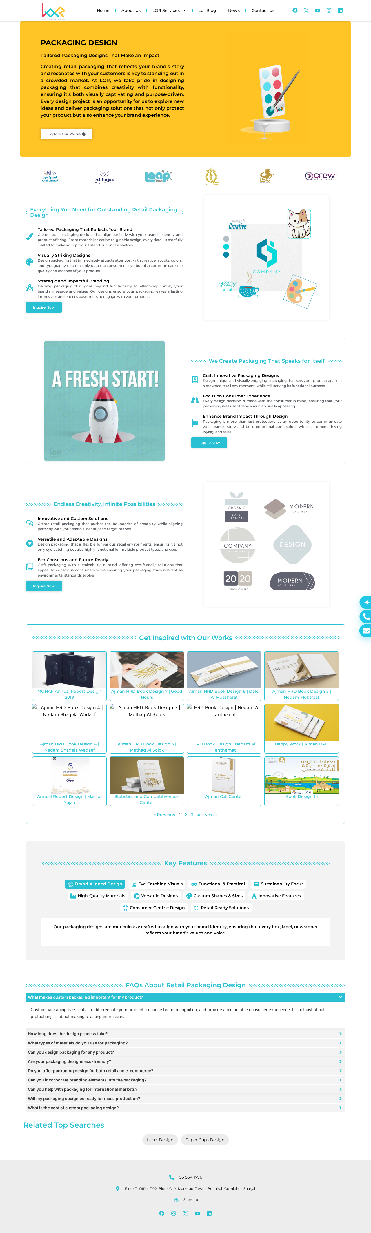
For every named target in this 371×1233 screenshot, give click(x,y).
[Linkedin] (340, 10)
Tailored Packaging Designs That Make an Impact (100, 55)
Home (103, 10)
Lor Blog (207, 10)
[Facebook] (295, 10)
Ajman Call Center (224, 796)
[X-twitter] (306, 10)
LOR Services (166, 10)
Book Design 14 (301, 796)
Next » (210, 814)
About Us (131, 10)
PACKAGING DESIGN (79, 42)
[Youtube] (317, 10)
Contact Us (263, 10)
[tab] (95, 884)
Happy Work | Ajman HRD (302, 744)
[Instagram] (329, 10)
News (234, 10)
